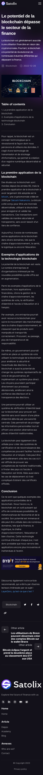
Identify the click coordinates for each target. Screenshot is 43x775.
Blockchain (11, 66)
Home (4, 714)
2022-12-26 (30, 66)
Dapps (4, 727)
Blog (3, 735)
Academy (6, 731)
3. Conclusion (8, 124)
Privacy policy (20, 769)
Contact (5, 753)
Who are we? (8, 749)
